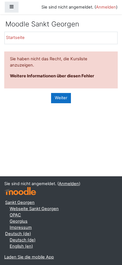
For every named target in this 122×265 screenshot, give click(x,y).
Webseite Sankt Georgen (34, 208)
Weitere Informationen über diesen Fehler (52, 75)
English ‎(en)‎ (21, 246)
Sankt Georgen (20, 202)
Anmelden (106, 7)
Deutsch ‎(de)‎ (18, 233)
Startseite (15, 37)
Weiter (61, 97)
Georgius (19, 221)
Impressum (21, 227)
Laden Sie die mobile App (29, 257)
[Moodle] (20, 191)
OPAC (15, 215)
